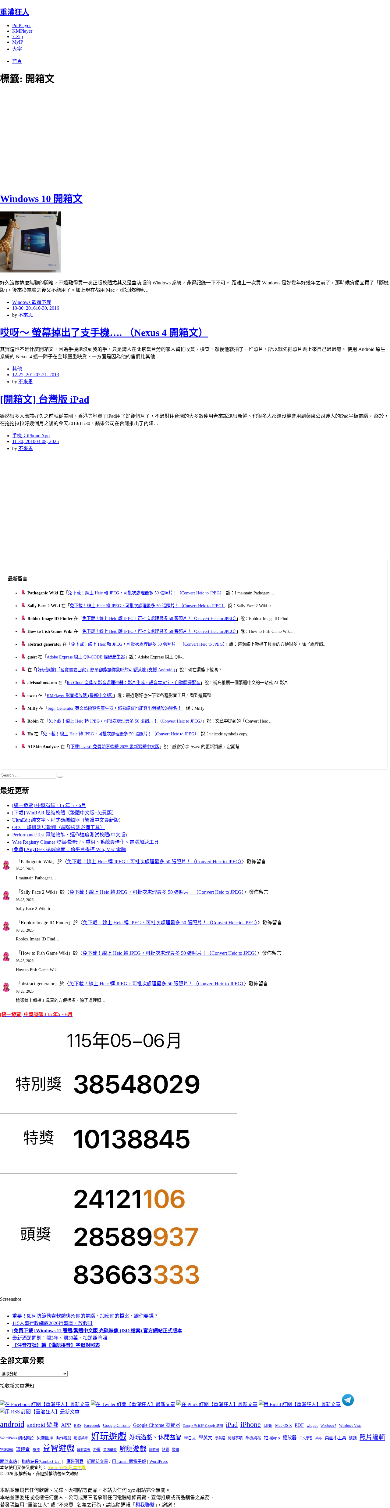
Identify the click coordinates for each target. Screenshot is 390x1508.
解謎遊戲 (132, 1448)
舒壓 (97, 1450)
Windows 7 (328, 1425)
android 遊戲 (42, 1425)
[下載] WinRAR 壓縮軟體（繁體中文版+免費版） (64, 812)
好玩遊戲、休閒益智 (155, 1437)
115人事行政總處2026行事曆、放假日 (52, 1323)
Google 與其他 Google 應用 (203, 1425)
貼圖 (165, 1450)
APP (66, 1425)
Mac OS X (283, 1425)
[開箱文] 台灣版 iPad (44, 399)
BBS (77, 1425)
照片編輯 (372, 1437)
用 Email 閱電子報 (129, 1461)
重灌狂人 (14, 12)
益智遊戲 (58, 1448)
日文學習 (306, 1438)
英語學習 (110, 1450)
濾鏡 (353, 1438)
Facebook (92, 1425)
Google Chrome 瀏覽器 (156, 1425)
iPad (232, 1424)
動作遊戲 (63, 1438)
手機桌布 (253, 1438)
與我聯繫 (145, 1504)
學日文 (190, 1438)
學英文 (205, 1437)
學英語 (220, 1438)
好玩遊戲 (108, 1436)
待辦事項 (235, 1438)
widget (312, 1425)
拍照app (272, 1437)
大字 (17, 49)
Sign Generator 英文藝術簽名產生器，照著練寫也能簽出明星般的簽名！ (115, 708)
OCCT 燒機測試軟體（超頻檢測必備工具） (58, 827)
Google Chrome (116, 1425)
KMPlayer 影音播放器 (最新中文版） (80, 695)
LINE (268, 1425)
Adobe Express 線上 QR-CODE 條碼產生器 (86, 657)
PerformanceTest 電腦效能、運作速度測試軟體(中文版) (69, 834)
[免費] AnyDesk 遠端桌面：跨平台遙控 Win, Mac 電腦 (69, 849)
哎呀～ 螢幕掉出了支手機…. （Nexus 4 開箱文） (104, 332)
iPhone (250, 1424)
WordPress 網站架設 (17, 1438)
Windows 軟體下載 (31, 302)
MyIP (17, 42)
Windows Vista (350, 1425)
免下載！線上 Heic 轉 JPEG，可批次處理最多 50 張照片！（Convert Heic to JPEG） (145, 592)
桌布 (318, 1438)
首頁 (17, 61)
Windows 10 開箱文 (41, 198)
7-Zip (17, 36)
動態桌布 (81, 1438)
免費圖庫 (45, 1437)
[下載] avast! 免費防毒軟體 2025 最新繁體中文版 (114, 746)
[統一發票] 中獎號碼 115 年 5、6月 (49, 805)
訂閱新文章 (97, 1461)
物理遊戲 (6, 1450)
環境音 (23, 1449)
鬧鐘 (175, 1450)
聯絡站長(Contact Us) (41, 1461)
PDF (299, 1425)
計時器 (154, 1450)
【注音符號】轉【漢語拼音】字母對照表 (56, 1345)
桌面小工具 (335, 1437)
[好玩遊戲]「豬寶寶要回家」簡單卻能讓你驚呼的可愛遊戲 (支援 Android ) (105, 669)
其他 (17, 368)
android (12, 1424)
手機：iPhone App (31, 435)
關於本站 (8, 1461)
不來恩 (25, 315)
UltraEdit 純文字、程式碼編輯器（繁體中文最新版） (68, 820)
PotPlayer (21, 25)
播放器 (289, 1437)
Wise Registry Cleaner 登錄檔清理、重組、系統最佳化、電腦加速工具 (85, 842)
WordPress (158, 1461)
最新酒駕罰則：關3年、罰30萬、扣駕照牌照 (59, 1337)
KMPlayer (22, 31)
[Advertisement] (109, 137)
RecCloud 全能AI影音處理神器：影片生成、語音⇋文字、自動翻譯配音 (133, 682)
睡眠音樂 (83, 1450)
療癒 (36, 1450)
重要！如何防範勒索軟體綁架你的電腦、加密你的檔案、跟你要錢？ (85, 1316)
